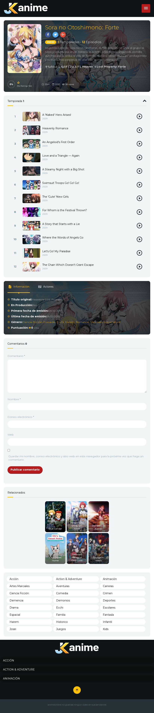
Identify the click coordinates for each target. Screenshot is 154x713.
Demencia (16, 600)
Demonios (63, 600)
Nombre (14, 399)
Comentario (16, 356)
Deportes (109, 600)
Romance (82, 322)
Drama (14, 607)
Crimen (107, 593)
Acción (14, 579)
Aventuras (62, 586)
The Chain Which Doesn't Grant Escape (68, 265)
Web (11, 434)
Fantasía (108, 614)
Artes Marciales (19, 586)
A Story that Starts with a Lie (61, 224)
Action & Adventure (69, 579)
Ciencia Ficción (32, 322)
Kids (105, 629)
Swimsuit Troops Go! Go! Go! (60, 183)
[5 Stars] (18, 82)
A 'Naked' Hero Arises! (56, 115)
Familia (60, 614)
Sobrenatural (111, 322)
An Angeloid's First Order (58, 142)
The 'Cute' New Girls (55, 196)
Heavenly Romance (55, 128)
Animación (110, 579)
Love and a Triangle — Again (60, 155)
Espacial (15, 614)
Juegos (61, 629)
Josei (13, 629)
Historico (62, 622)
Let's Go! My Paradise (56, 251)
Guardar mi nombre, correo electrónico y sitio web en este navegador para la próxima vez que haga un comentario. (75, 458)
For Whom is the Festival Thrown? (64, 210)
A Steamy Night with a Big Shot (63, 169)
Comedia (49, 322)
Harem (69, 322)
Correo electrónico (21, 417)
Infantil (107, 622)
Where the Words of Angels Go (62, 237)
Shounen (96, 322)
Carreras (108, 586)
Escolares (109, 607)
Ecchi (60, 322)
